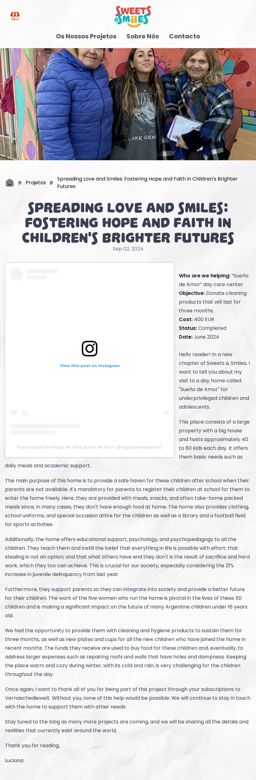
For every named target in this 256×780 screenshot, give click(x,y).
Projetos (36, 182)
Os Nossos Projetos (86, 36)
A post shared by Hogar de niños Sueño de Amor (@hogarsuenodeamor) (89, 447)
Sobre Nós (142, 36)
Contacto (184, 36)
